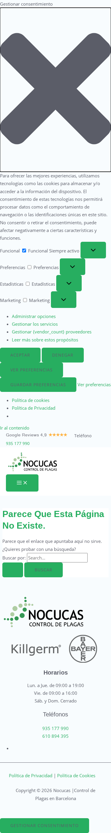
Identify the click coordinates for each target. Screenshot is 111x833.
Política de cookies (30, 400)
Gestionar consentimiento (44, 825)
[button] (55, 90)
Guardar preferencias (38, 384)
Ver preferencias (31, 370)
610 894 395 (55, 736)
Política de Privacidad (33, 408)
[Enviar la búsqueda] (12, 569)
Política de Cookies (76, 775)
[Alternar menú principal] (22, 483)
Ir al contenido (14, 428)
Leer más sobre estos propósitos (45, 340)
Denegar (62, 355)
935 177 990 (18, 443)
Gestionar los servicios (35, 324)
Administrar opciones (34, 316)
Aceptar (20, 355)
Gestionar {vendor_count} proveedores (51, 332)
